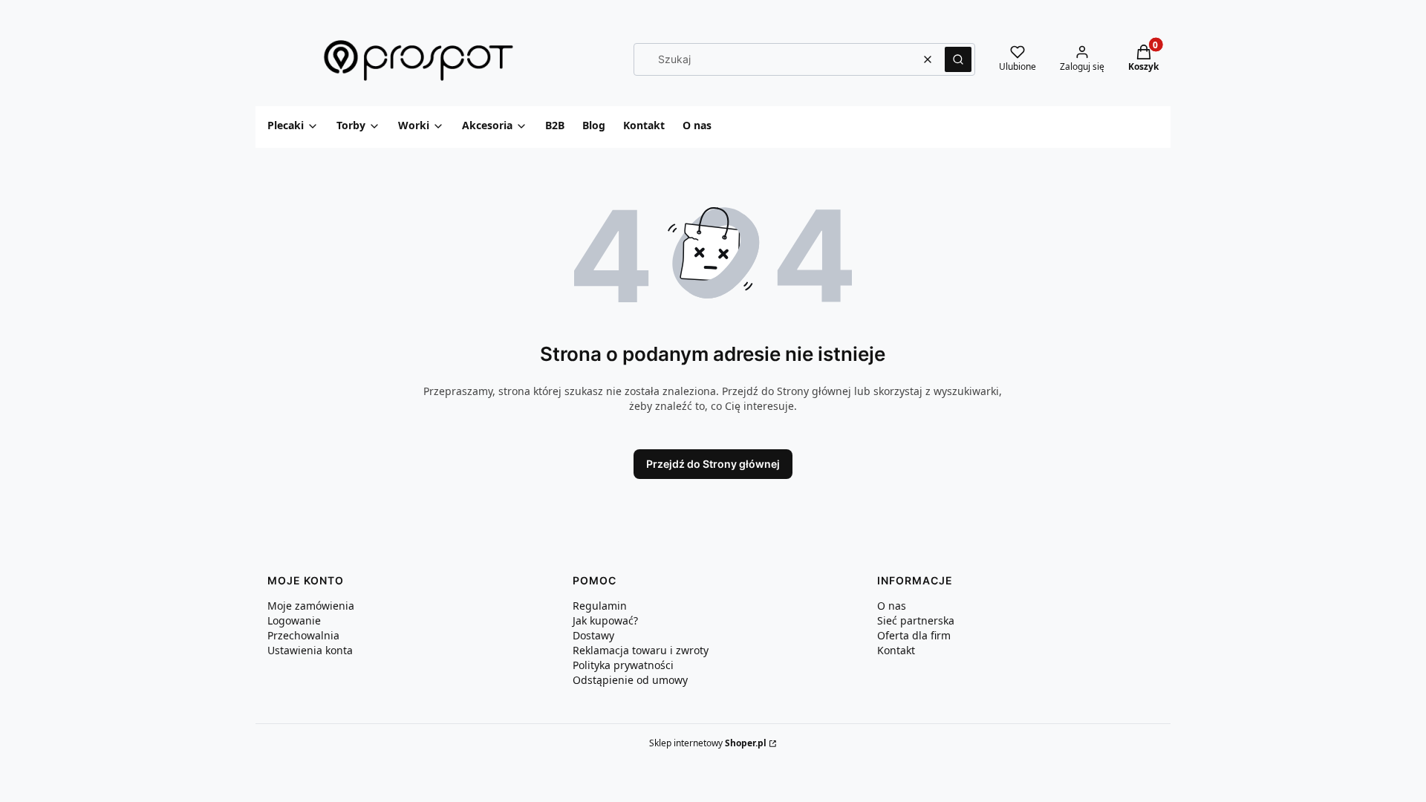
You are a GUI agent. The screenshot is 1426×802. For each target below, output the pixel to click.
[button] (958, 59)
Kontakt (896, 650)
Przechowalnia (303, 635)
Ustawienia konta (310, 650)
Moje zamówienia (310, 606)
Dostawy (593, 635)
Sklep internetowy (707, 743)
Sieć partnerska (915, 620)
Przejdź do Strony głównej (713, 463)
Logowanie (294, 620)
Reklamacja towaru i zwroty (641, 650)
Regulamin (600, 606)
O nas (891, 606)
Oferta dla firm (914, 635)
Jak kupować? (605, 620)
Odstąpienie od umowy (630, 680)
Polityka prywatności (623, 665)
